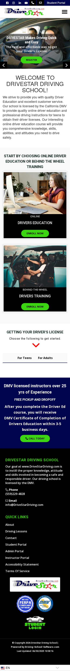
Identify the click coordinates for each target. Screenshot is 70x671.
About (9, 525)
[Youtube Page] (26, 3)
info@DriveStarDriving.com (24, 505)
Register (31, 59)
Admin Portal (14, 551)
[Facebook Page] (7, 3)
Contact (11, 538)
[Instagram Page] (13, 3)
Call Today (36, 438)
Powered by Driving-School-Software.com (35, 647)
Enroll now (35, 233)
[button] (66, 65)
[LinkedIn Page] (20, 3)
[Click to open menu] (64, 11)
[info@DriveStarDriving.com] (40, 3)
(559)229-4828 (15, 494)
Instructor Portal (17, 558)
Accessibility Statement (22, 564)
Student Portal (56, 2)
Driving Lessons (16, 531)
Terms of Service (17, 571)
